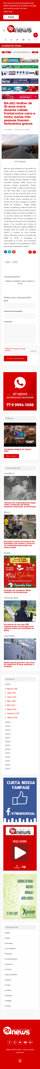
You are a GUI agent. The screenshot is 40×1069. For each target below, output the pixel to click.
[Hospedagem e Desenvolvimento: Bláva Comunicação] (20, 1061)
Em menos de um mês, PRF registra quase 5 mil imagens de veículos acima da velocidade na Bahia (19, 627)
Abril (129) (11, 705)
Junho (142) (11, 697)
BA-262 (15, 262)
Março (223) (11, 709)
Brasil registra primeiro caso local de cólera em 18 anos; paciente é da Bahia (19, 665)
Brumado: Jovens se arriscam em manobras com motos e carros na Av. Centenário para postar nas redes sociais (19, 545)
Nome (6, 301)
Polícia (8, 985)
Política (8, 990)
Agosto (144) (12, 689)
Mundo (8, 980)
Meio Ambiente (11, 975)
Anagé (8, 262)
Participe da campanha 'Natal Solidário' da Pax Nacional (17, 591)
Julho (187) (11, 693)
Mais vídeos (11, 456)
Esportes (9, 964)
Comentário (8, 322)
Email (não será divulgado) (13, 311)
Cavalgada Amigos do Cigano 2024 (17, 450)
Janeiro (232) (12, 718)
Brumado (9, 943)
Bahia (8, 933)
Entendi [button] (11, 17)
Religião (9, 1001)
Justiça (8, 969)
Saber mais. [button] (8, 11)
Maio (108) (11, 701)
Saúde (8, 1006)
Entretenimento (11, 959)
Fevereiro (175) (13, 713)
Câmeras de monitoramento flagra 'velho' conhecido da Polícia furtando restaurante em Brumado (20, 505)
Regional (9, 996)
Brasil (8, 938)
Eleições (9, 954)
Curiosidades (11, 949)
